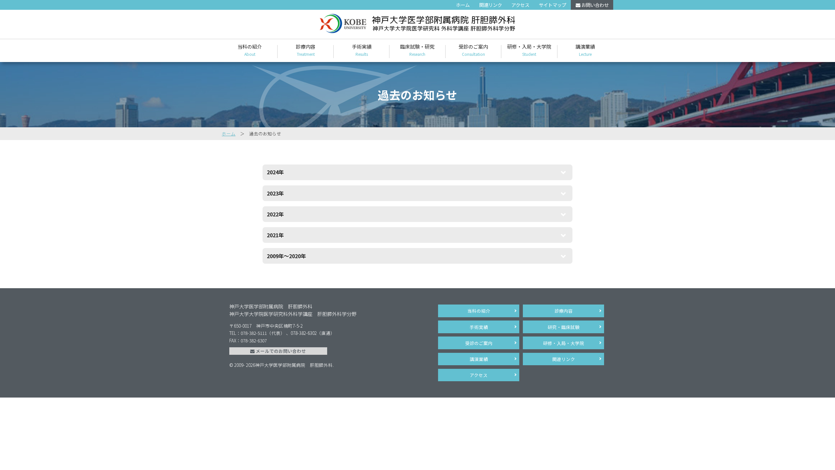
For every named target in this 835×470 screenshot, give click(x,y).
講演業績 (585, 50)
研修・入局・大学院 (529, 50)
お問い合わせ (594, 4)
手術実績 (362, 50)
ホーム (463, 4)
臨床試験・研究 (417, 50)
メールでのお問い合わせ (280, 351)
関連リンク (490, 4)
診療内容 (305, 50)
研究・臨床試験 (564, 327)
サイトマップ (552, 4)
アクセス (520, 4)
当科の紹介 (249, 50)
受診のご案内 (473, 50)
